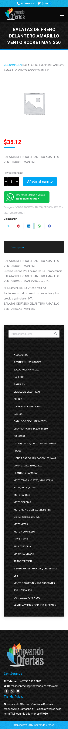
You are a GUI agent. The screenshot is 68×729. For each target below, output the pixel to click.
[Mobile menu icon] (61, 14)
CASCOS (18, 413)
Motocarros (22, 495)
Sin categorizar (24, 553)
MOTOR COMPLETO (24, 531)
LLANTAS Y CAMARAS (26, 473)
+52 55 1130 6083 (31, 681)
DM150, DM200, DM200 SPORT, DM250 (35, 443)
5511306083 (27, 3)
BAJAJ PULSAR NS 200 (26, 369)
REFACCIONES (13, 65)
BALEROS (19, 377)
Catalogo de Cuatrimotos (30, 421)
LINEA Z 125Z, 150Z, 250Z (28, 465)
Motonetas (21, 524)
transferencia (23, 561)
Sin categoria (22, 546)
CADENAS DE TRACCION (27, 406)
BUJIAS (18, 399)
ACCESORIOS (21, 354)
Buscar (55, 334)
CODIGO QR (20, 436)
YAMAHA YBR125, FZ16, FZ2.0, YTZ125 (35, 605)
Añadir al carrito (40, 181)
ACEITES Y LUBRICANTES (27, 362)
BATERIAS (19, 384)
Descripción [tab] (18, 247)
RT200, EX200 (21, 539)
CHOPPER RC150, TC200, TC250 (31, 428)
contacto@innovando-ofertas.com (38, 686)
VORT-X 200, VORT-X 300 (27, 597)
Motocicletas (22, 502)
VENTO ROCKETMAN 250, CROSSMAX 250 (38, 207)
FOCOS (18, 450)
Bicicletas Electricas (27, 391)
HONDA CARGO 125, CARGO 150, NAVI (35, 458)
